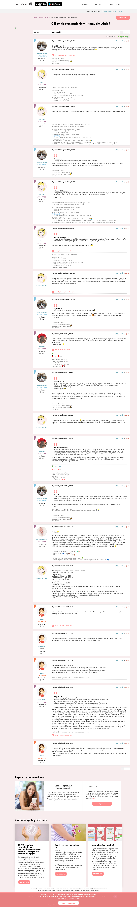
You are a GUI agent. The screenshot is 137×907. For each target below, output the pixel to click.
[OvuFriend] (23, 5)
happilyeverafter (42, 539)
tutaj (93, 798)
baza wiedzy (99, 4)
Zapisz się (102, 804)
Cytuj (116, 41)
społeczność (115, 4)
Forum (35, 18)
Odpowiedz (122, 18)
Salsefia (42, 346)
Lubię (121, 41)
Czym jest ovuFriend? (94, 11)
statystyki (85, 4)
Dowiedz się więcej (72, 898)
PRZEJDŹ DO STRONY (68, 903)
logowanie (118, 11)
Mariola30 (41, 646)
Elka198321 (42, 700)
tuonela (42, 119)
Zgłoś (127, 41)
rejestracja (108, 11)
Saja (41, 82)
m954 (42, 619)
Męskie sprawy (43, 18)
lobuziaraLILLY (42, 53)
